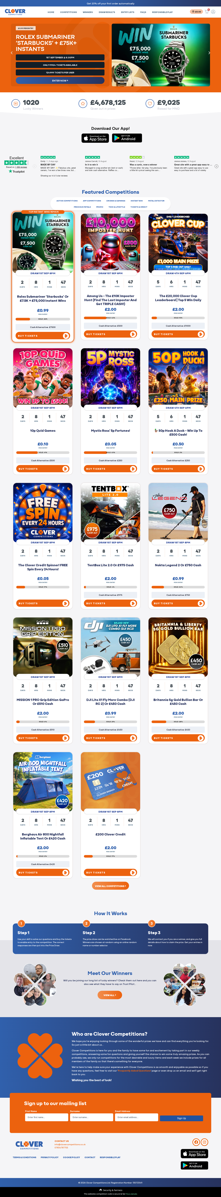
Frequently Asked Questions (134, 1070)
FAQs (143, 12)
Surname (75, 1111)
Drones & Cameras (115, 200)
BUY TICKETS (28, 334)
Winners (88, 12)
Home (51, 12)
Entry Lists (127, 12)
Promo (99, 207)
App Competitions (92, 200)
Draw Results (107, 12)
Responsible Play (162, 12)
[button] (12, 53)
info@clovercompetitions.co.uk (70, 1144)
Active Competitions (67, 200)
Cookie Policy (71, 1157)
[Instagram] (204, 1142)
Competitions (68, 12)
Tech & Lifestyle (117, 207)
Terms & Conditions (24, 1157)
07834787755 (61, 1147)
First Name (31, 1111)
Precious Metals (82, 207)
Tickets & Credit (138, 207)
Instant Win (137, 200)
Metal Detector (156, 200)
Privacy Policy (49, 1157)
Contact (89, 1157)
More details (131, 1193)
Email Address (122, 1111)
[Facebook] (196, 1142)
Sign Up (181, 1118)
